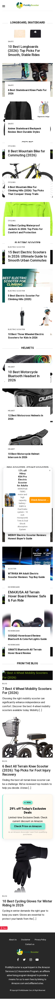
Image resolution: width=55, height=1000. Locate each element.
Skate (11, 42)
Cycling (12, 146)
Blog (4, 684)
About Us (13, 940)
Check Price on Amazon (28, 826)
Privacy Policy (40, 940)
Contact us (29, 944)
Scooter (12, 569)
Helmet (11, 367)
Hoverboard (14, 587)
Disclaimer (25, 940)
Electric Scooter (16, 247)
